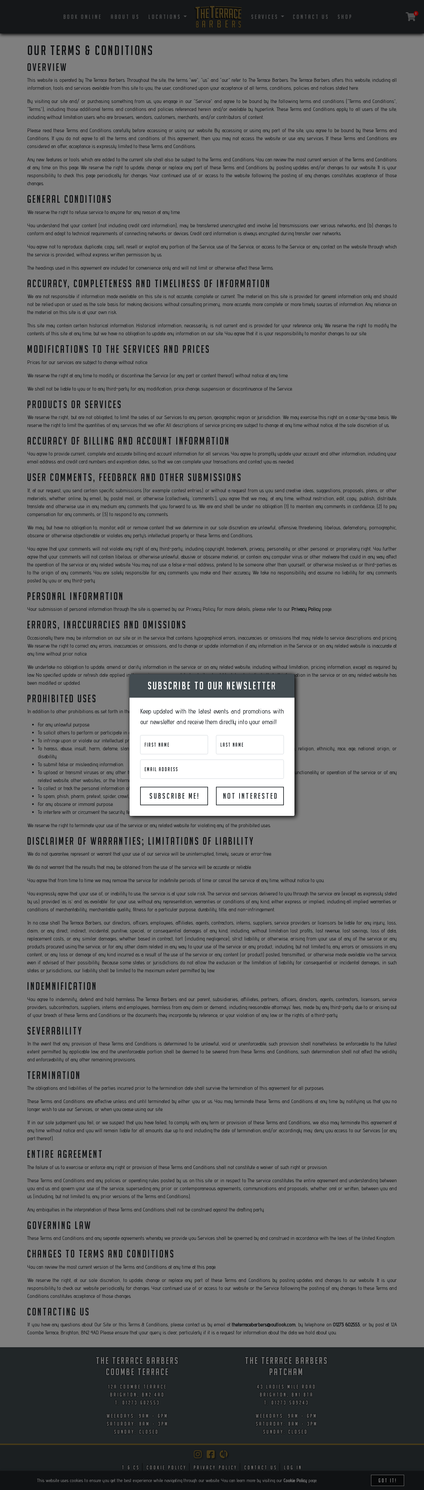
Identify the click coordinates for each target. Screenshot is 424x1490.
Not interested (250, 795)
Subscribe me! (174, 795)
